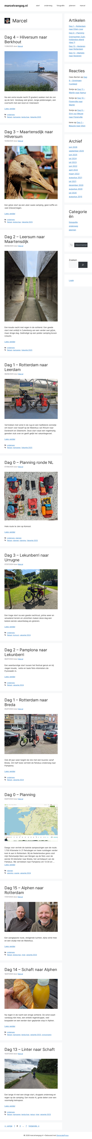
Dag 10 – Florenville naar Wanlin (77, 101)
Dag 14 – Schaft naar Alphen (30, 969)
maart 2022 (74, 174)
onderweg (48, 5)
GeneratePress (63, 1135)
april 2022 (73, 170)
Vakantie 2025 (35, 117)
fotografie (61, 5)
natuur (32, 1114)
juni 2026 (73, 147)
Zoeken (73, 260)
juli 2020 (73, 193)
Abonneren (81, 245)
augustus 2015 (75, 197)
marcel (82, 5)
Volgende (33, 1126)
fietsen (9, 117)
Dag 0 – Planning (19, 794)
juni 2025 (73, 155)
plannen (72, 5)
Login (71, 280)
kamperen (17, 117)
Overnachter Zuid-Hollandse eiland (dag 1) (77, 40)
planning (23, 540)
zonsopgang (46, 1035)
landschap (25, 117)
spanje (16, 873)
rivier (23, 955)
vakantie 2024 (25, 635)
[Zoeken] (83, 265)
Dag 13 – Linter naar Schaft (29, 1049)
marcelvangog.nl (16, 5)
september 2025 (76, 151)
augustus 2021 (75, 177)
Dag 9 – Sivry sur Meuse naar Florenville (76, 113)
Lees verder (9, 109)
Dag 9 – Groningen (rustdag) (78, 80)
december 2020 (76, 185)
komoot (16, 635)
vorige (8, 1126)
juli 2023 (73, 162)
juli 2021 (72, 181)
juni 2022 (73, 166)
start (38, 5)
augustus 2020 (75, 189)
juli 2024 (73, 158)
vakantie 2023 (31, 955)
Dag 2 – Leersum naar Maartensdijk (24, 239)
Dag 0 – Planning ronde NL (28, 462)
